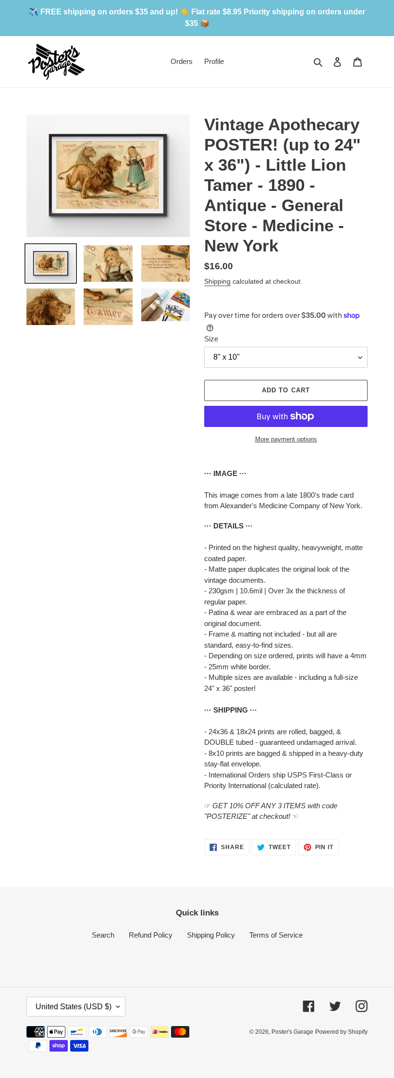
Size (211, 339)
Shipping (217, 281)
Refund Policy (150, 935)
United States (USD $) (73, 1007)
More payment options (286, 439)
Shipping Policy (211, 935)
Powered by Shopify (341, 1031)
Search (103, 935)
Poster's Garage (292, 1031)
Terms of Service (276, 935)
